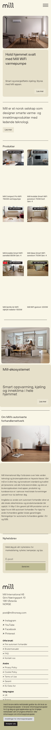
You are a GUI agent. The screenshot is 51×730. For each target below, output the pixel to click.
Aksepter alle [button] (11, 724)
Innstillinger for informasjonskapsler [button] (19, 719)
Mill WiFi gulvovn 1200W (37, 307)
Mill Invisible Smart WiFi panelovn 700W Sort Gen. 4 (37, 199)
